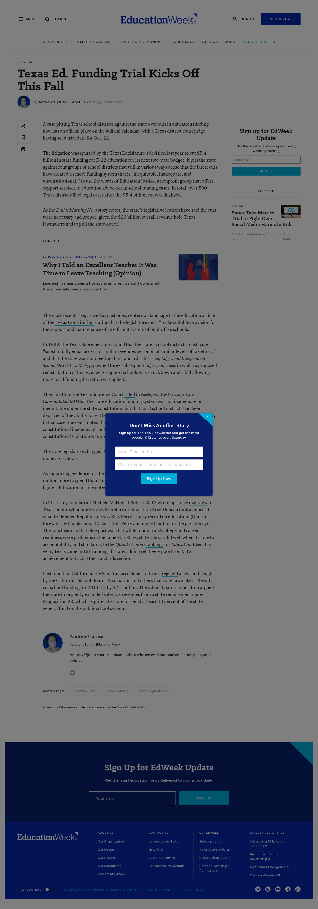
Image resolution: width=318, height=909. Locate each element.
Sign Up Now (159, 478)
